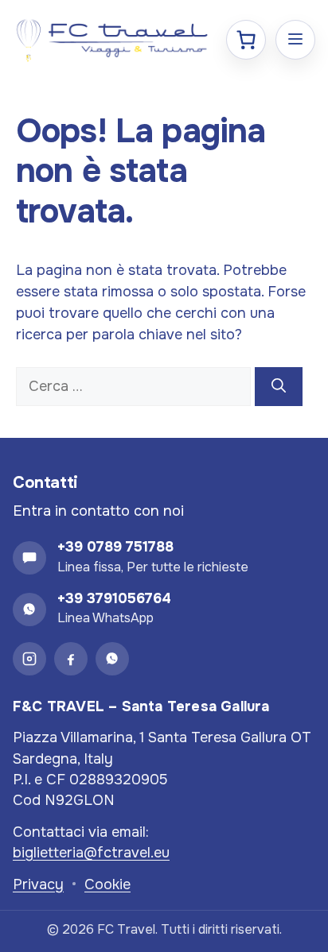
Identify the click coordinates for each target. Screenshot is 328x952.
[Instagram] (29, 658)
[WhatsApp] (112, 658)
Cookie (107, 884)
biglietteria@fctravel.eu (91, 852)
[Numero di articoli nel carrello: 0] (246, 40)
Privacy (38, 884)
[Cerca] (279, 386)
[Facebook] (71, 658)
